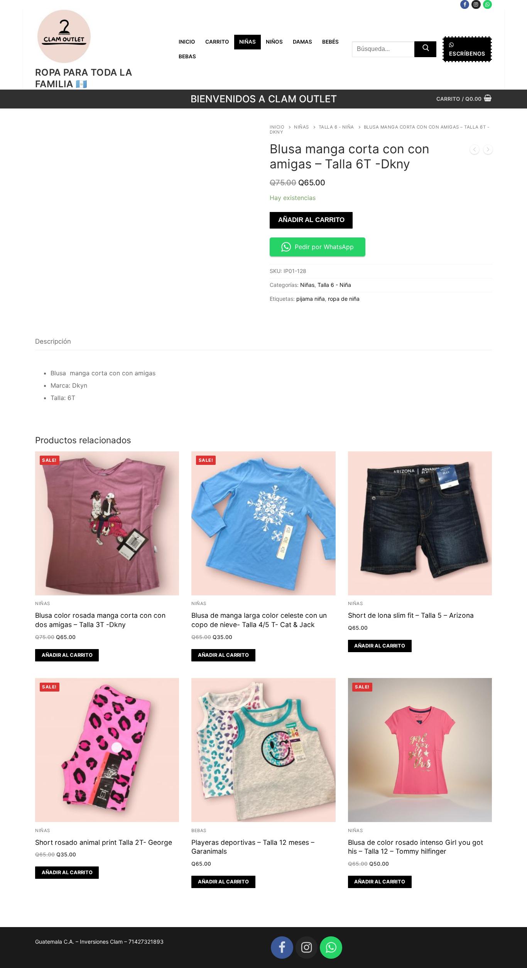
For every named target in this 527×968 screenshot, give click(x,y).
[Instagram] (475, 4)
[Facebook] (464, 4)
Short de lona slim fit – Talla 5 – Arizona (411, 615)
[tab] (53, 341)
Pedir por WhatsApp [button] (324, 247)
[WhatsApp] (487, 4)
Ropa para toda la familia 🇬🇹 (83, 78)
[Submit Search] (425, 49)
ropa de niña (344, 298)
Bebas (198, 830)
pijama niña (310, 298)
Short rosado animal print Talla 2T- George (103, 842)
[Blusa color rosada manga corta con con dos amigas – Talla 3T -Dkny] (474, 151)
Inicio (277, 127)
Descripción (53, 341)
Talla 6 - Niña (336, 127)
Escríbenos (467, 53)
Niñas (301, 127)
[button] (67, 655)
